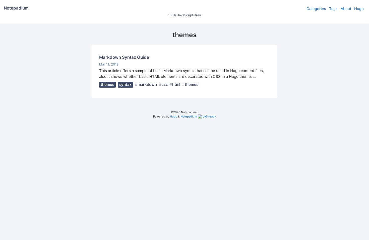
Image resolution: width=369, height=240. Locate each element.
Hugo (359, 8)
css (164, 84)
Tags (333, 8)
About (346, 8)
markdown (147, 84)
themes (107, 84)
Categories (316, 8)
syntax (125, 84)
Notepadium (188, 116)
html (176, 84)
